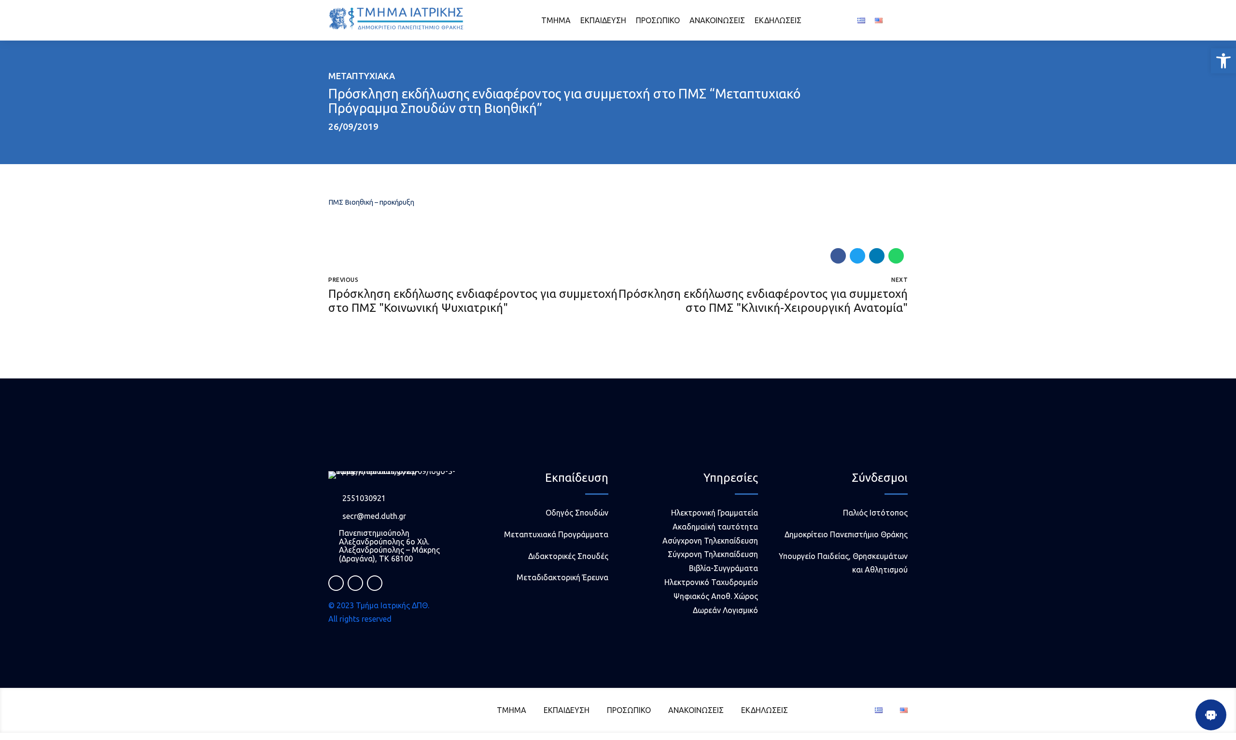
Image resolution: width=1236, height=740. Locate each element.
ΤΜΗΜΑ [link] (556, 20)
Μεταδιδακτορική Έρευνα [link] (562, 577)
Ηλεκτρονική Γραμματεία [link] (714, 512)
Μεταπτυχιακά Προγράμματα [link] (556, 534)
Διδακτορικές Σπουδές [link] (568, 556)
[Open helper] (1210, 714)
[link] (1223, 60)
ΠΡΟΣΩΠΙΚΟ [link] (658, 20)
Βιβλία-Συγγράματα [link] (723, 568)
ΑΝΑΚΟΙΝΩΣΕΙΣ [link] (717, 20)
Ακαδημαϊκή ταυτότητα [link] (715, 526)
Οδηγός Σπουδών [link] (577, 512)
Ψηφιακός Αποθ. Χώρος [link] (716, 596)
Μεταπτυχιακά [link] (361, 76)
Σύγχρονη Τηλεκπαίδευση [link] (713, 554)
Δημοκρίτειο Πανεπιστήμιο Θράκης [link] (846, 534)
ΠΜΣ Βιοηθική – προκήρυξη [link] (371, 202)
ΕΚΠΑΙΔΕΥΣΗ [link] (603, 20)
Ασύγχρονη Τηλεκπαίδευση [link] (710, 540)
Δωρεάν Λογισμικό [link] (725, 610)
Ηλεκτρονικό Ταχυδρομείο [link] (711, 582)
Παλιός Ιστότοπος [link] (875, 512)
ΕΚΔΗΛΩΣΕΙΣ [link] (778, 20)
